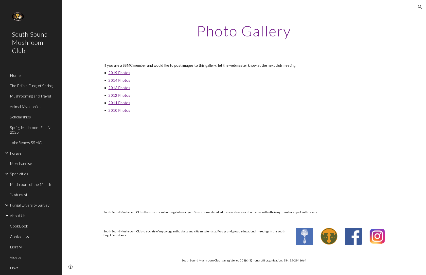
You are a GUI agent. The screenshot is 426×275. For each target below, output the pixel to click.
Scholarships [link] (20, 116)
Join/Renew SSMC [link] (26, 142)
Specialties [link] (19, 173)
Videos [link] (15, 257)
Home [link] (15, 75)
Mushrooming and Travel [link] (30, 96)
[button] (420, 7)
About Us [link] (17, 215)
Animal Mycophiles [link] (25, 106)
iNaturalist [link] (18, 194)
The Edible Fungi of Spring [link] (31, 85)
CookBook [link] (19, 226)
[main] (244, 31)
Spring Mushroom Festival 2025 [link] (31, 129)
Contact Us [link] (19, 236)
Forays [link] (15, 153)
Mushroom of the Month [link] (30, 184)
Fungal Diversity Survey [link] (30, 205)
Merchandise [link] (21, 163)
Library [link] (16, 246)
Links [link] (14, 267)
